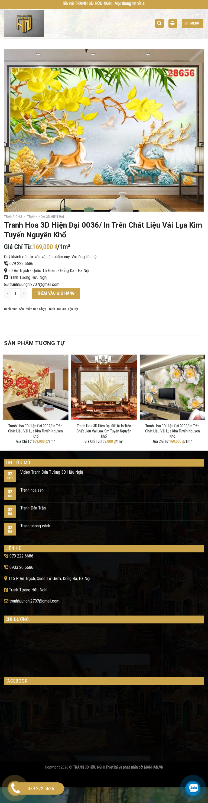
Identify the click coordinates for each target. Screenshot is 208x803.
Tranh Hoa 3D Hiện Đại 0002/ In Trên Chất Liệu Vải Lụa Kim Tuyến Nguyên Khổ (35, 431)
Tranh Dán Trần (33, 508)
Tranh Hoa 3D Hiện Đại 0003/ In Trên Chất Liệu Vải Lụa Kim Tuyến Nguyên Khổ (172, 431)
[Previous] (4, 401)
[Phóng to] (11, 205)
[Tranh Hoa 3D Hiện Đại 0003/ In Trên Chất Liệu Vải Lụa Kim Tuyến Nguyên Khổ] (172, 387)
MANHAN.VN (153, 767)
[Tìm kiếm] (159, 23)
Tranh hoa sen (32, 490)
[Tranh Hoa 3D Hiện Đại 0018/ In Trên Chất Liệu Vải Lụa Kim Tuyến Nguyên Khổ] (104, 387)
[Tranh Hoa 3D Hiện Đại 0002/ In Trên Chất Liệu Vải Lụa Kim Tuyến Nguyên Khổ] (36, 387)
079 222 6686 (21, 263)
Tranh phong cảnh (35, 525)
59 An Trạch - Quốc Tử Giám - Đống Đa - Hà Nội (48, 270)
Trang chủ (13, 216)
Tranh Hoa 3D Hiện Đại (45, 216)
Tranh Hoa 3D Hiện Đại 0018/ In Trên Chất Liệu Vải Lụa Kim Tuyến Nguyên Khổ (104, 431)
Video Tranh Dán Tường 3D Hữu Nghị (51, 472)
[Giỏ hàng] (172, 23)
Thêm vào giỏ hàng (56, 293)
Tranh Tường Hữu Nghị (28, 277)
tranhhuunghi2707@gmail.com (34, 284)
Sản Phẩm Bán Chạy (32, 309)
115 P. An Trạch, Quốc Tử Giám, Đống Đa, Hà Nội (49, 578)
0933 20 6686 (21, 567)
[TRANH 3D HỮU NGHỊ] (25, 24)
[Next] (204, 401)
